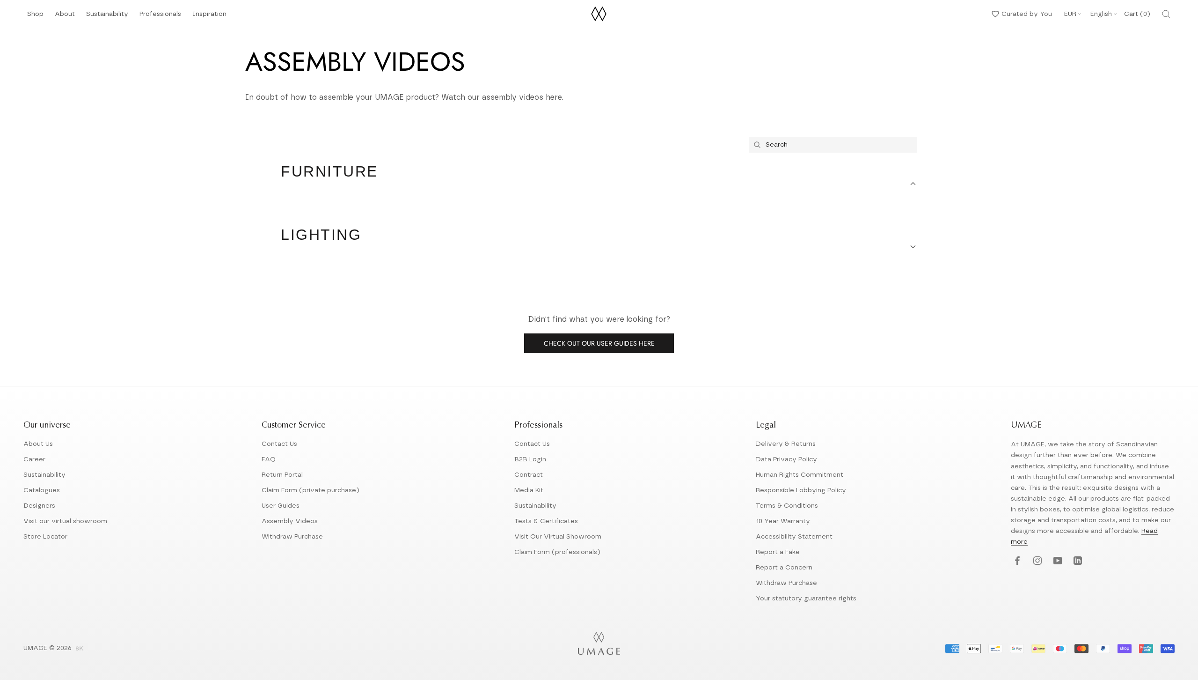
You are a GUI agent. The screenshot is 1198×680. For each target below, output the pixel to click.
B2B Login (530, 459)
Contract (528, 475)
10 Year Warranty (783, 521)
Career (34, 459)
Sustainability (107, 16)
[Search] (1166, 14)
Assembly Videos (290, 521)
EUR (1070, 14)
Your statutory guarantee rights (806, 598)
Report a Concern (784, 567)
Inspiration (209, 16)
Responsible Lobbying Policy (801, 490)
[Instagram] (1036, 561)
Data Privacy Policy (786, 459)
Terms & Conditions (787, 506)
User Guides (281, 506)
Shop (35, 16)
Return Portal (282, 475)
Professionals (160, 16)
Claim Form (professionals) (557, 552)
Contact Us (279, 444)
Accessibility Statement (794, 536)
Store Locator (45, 536)
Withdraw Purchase (292, 536)
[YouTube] (1056, 561)
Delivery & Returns (786, 444)
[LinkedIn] (1076, 561)
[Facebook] (1016, 561)
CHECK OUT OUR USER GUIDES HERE (599, 343)
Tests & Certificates (546, 521)
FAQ (269, 459)
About (65, 16)
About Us (38, 444)
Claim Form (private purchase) (310, 490)
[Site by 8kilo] (79, 649)
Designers (39, 506)
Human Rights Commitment (799, 475)
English (1101, 14)
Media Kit (528, 490)
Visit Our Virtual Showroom (557, 536)
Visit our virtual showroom (65, 521)
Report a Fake (778, 552)
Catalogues (41, 490)
